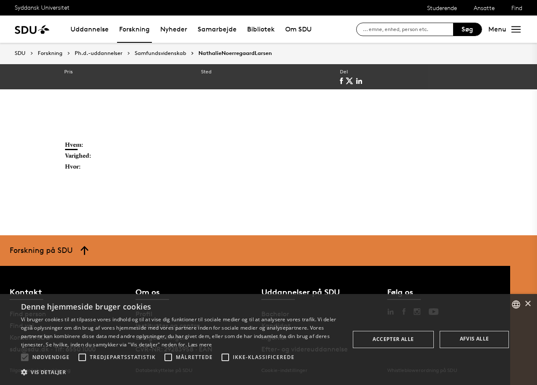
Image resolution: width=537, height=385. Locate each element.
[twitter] (351, 81)
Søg (467, 29)
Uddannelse (89, 29)
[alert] (268, 339)
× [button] (527, 304)
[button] (24, 357)
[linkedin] (360, 81)
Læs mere (200, 344)
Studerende (442, 7)
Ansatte (484, 7)
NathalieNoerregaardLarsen (235, 53)
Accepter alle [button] (393, 339)
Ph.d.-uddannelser (99, 53)
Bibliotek (261, 29)
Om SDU (298, 29)
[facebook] (343, 81)
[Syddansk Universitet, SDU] (32, 29)
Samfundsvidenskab (160, 53)
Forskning (134, 29)
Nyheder (173, 29)
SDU (20, 53)
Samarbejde (217, 29)
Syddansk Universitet (42, 7)
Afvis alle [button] (474, 338)
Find (516, 7)
